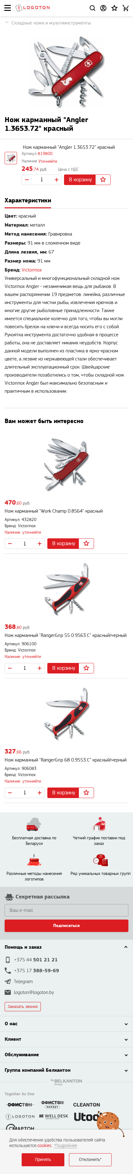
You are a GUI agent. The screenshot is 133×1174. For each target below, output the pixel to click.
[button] (114, 8)
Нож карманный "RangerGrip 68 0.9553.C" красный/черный (66, 760)
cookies (44, 1145)
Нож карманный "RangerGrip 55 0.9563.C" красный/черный (66, 635)
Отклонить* (90, 1159)
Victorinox (32, 270)
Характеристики (28, 200)
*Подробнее (65, 1145)
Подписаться (66, 925)
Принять (43, 1159)
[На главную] (32, 8)
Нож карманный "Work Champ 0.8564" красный (54, 511)
